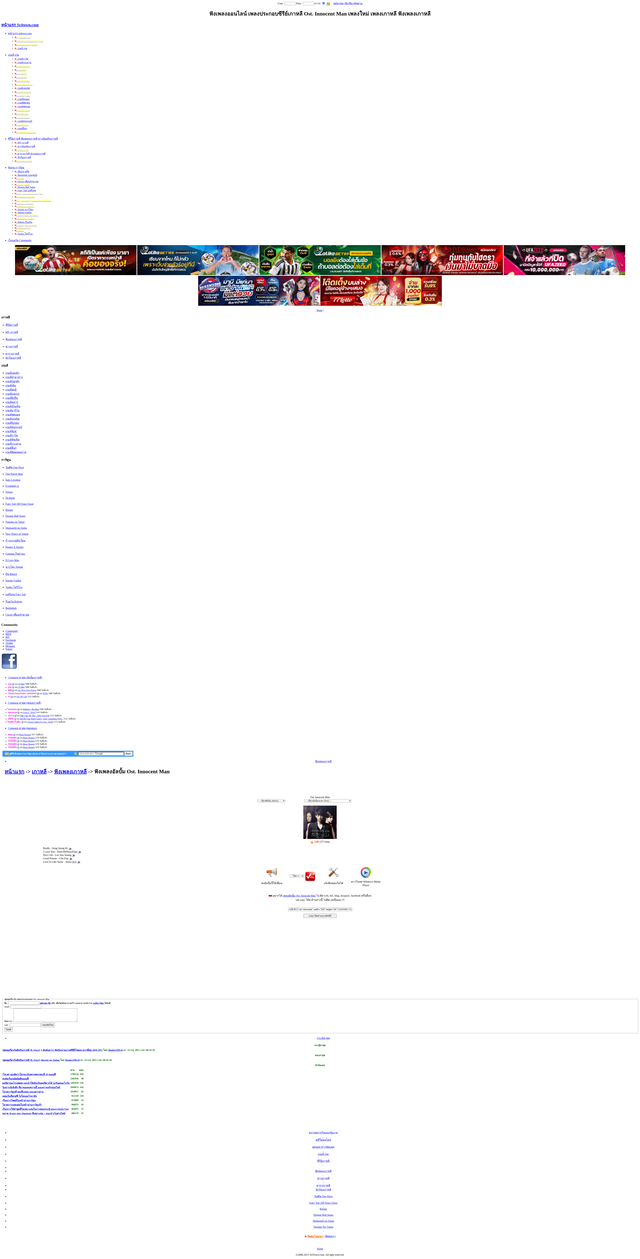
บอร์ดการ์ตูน (98, 1003)
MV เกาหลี (22, 142)
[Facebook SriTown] (9, 668)
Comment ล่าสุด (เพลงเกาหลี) (24, 702)
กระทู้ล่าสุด (323, 1038)
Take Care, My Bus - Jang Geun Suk (34, 715)
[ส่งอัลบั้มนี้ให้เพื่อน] (271, 872)
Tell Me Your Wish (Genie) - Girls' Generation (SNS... (41, 719)
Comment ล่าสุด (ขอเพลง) (22, 728)
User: (280, 3)
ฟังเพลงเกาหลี (323, 761)
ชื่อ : (6, 1003)
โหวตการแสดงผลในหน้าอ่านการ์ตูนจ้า (22, 1105)
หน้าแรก (14, 771)
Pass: (299, 3)
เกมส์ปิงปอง (23, 99)
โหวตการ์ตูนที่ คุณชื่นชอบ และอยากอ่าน (23, 1092)
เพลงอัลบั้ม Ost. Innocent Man (299, 895)
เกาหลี (39, 771)
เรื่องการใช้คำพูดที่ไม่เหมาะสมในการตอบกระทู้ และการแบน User (35, 1109)
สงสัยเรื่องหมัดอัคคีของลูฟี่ (15, 1079)
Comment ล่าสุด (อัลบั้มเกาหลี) (25, 677)
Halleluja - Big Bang (31, 709)
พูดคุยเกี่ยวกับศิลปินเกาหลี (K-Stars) (21, 1050)
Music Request (25, 734)
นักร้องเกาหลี (23, 157)
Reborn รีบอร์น (24, 222)
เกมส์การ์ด (22, 59)
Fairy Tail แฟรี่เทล (26, 190)
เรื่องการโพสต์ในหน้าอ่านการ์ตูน (19, 1100)
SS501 (45, 693)
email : (7, 1007)
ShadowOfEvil (115, 1050)
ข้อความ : (8, 1021)
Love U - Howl (29, 712)
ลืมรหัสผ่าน (355, 3)
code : (6, 1025)
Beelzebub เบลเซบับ (26, 175)
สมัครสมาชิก (341, 3)
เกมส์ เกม (21, 48)
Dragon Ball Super (25, 187)
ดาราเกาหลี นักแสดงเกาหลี (31, 153)
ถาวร (317, 3)
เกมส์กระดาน (23, 62)
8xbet (320, 1248)
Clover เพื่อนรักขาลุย (27, 181)
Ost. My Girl (21, 696)
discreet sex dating (50, 1060)
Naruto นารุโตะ (24, 209)
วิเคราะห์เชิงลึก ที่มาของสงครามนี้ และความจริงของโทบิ (31, 1087)
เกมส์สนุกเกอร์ (24, 121)
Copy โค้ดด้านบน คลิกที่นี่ (320, 916)
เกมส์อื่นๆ (21, 128)
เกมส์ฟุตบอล (23, 106)
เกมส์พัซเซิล (23, 103)
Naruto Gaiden (24, 212)
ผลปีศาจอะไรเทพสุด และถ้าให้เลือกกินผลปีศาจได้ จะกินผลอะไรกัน (36, 1083)
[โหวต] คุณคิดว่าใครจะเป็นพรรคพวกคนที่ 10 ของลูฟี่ (29, 1074)
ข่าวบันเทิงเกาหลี (25, 146)
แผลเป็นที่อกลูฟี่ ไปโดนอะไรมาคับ (19, 1096)
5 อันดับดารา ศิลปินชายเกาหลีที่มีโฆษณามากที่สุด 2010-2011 (71, 1050)
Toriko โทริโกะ (24, 234)
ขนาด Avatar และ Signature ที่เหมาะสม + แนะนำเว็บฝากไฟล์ (33, 1113)
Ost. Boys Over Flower (27, 690)
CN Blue (21, 684)
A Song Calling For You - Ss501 (40, 722)
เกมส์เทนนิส (23, 88)
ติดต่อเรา (330, 1236)
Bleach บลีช (22, 171)
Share (319, 310)
